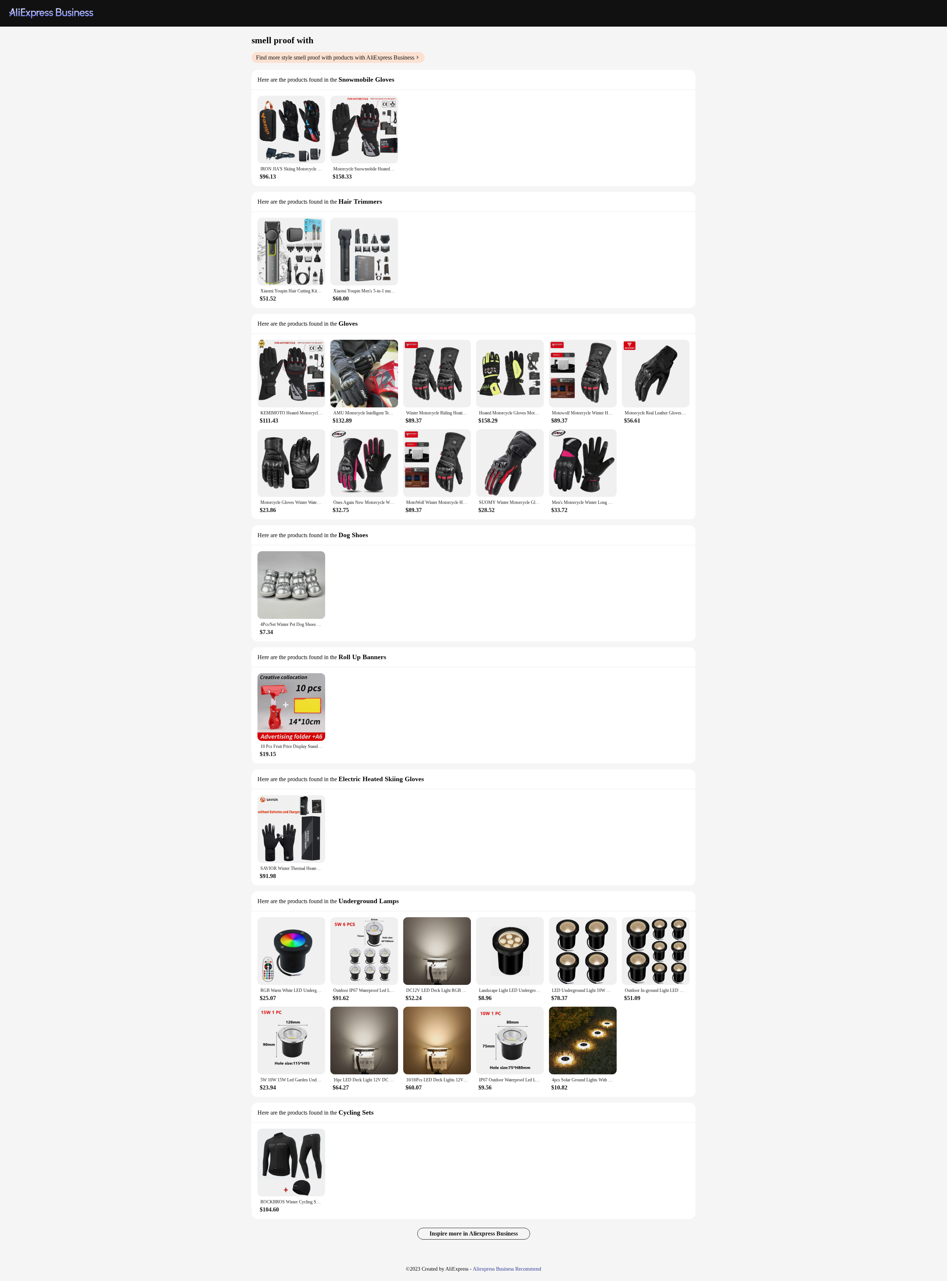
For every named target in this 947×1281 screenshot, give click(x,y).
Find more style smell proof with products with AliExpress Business (335, 57)
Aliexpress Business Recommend (507, 1269)
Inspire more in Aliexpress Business (473, 1233)
